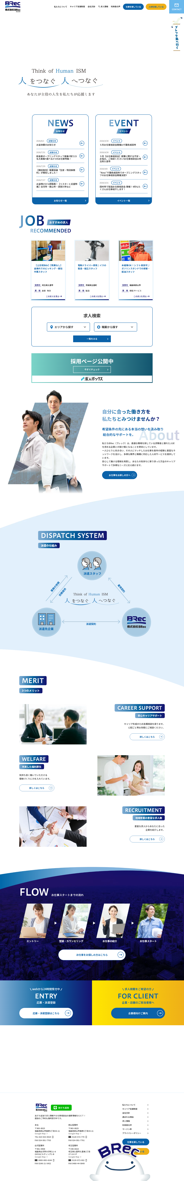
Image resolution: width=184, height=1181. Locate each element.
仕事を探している (133, 6)
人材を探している (156, 6)
